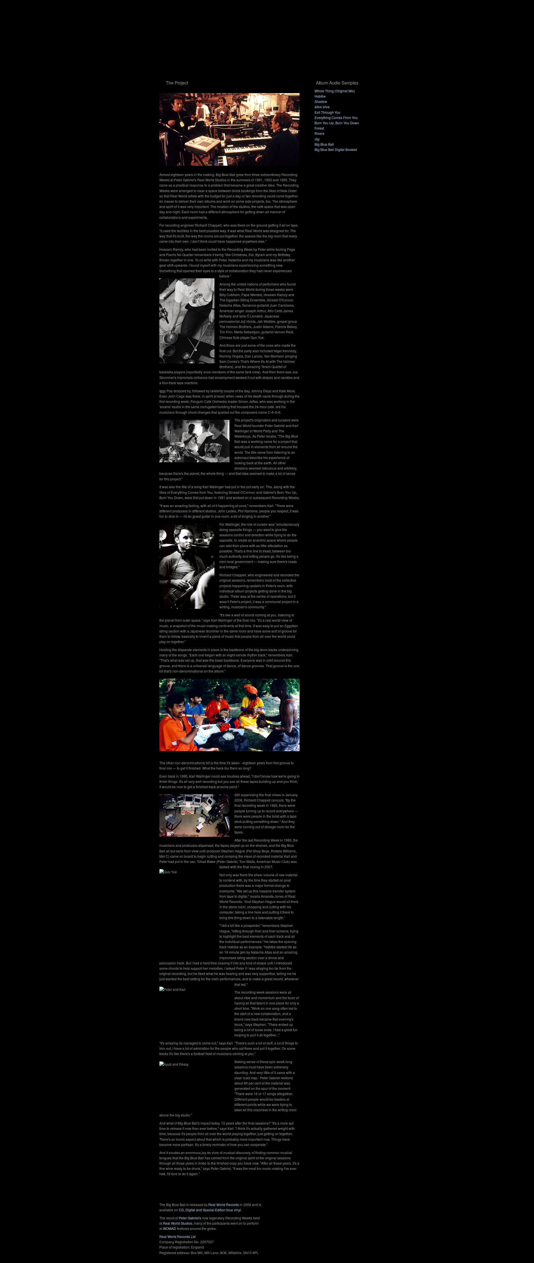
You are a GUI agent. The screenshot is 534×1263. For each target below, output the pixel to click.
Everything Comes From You (336, 117)
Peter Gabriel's (190, 1217)
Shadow (321, 101)
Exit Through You (327, 112)
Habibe (320, 96)
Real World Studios (177, 1223)
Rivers (319, 133)
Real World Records (223, 1204)
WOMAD (169, 1228)
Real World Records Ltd (177, 1236)
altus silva (322, 106)
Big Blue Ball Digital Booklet (336, 149)
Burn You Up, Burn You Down (337, 122)
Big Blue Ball (324, 144)
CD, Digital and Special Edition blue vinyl (210, 1209)
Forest (319, 128)
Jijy (317, 139)
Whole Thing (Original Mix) (335, 90)
